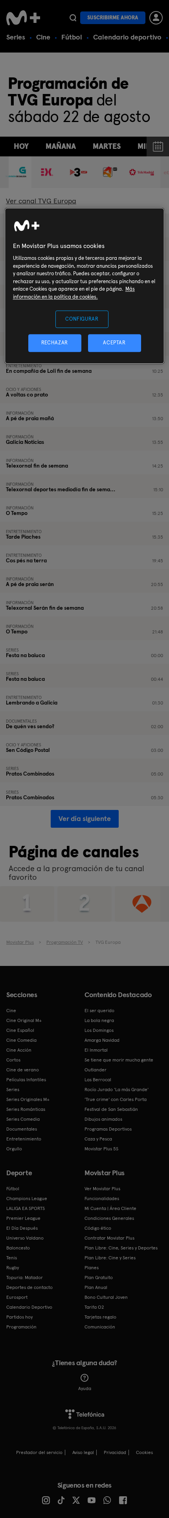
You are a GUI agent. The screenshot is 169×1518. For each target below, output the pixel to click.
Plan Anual (95, 1287)
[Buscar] (73, 17)
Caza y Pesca (98, 1139)
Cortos (13, 1060)
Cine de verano (22, 1070)
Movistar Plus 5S (101, 1149)
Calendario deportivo (127, 37)
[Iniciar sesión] (156, 17)
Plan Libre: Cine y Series (110, 1258)
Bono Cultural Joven (106, 1297)
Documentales (21, 1129)
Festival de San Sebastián (111, 1109)
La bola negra (99, 1020)
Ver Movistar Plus (102, 1188)
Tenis (11, 1258)
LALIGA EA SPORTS (25, 1208)
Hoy (21, 146)
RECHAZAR (54, 343)
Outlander (95, 1070)
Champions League (26, 1198)
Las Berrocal (97, 1079)
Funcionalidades (101, 1198)
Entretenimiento (23, 1139)
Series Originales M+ (28, 1099)
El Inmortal (96, 1050)
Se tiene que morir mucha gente (118, 1060)
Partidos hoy (19, 1317)
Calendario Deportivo (29, 1307)
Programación (21, 1327)
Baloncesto (18, 1248)
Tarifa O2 (94, 1307)
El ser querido (99, 1010)
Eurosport (17, 1297)
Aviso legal (83, 1452)
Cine (43, 37)
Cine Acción (18, 1050)
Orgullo (14, 1149)
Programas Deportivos (108, 1129)
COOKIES (144, 1452)
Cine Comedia (21, 1040)
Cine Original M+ (24, 1020)
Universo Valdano (25, 1238)
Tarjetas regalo (100, 1317)
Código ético (97, 1228)
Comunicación (99, 1327)
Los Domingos (99, 1030)
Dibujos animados (103, 1119)
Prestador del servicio (39, 1452)
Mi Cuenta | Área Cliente (110, 1208)
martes (107, 146)
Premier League (23, 1218)
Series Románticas (25, 1109)
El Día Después (22, 1228)
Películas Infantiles (26, 1079)
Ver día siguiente (85, 818)
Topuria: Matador (24, 1277)
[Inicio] (24, 17)
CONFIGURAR (82, 319)
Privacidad (115, 1452)
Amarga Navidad (101, 1040)
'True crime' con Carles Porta (115, 1099)
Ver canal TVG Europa (41, 201)
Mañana (61, 146)
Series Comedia (23, 1119)
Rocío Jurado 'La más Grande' (116, 1089)
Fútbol (71, 37)
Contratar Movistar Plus (109, 1238)
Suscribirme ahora (112, 18)
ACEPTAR (114, 343)
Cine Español (20, 1030)
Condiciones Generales (109, 1218)
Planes (91, 1267)
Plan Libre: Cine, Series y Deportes (121, 1248)
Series (15, 37)
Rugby (12, 1267)
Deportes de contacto (29, 1287)
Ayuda (84, 1388)
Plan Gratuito (98, 1277)
